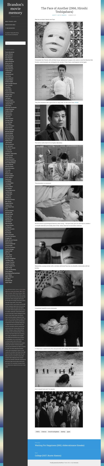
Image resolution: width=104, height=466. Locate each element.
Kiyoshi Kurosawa (9, 168)
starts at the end (16, 341)
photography (19, 317)
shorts (12, 291)
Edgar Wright (8, 282)
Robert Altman (9, 54)
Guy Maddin (8, 181)
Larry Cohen (8, 89)
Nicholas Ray (8, 216)
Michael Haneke (9, 131)
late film (19, 343)
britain (10, 296)
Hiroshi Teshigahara (10, 258)
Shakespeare (9, 339)
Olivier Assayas (9, 59)
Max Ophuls (8, 201)
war (6, 313)
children (11, 304)
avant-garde (16, 298)
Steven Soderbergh (10, 243)
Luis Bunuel (8, 72)
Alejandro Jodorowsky (11, 153)
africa (9, 298)
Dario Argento (8, 57)
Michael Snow (8, 242)
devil (8, 326)
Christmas (16, 328)
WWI (9, 337)
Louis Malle (8, 184)
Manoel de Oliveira (10, 199)
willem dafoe (7, 335)
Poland (19, 352)
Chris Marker (8, 188)
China (17, 302)
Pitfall (76, 102)
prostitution (14, 346)
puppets (23, 343)
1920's (12, 298)
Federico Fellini (9, 111)
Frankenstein (17, 359)
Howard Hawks (9, 133)
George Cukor (8, 94)
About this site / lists (10, 21)
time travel (9, 313)
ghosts (6, 298)
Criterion (20, 293)
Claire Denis (8, 105)
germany (7, 300)
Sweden (19, 331)
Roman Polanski (9, 210)
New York (11, 300)
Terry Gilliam (8, 124)
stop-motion (7, 302)
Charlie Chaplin (9, 81)
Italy (24, 296)
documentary (16, 291)
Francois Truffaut (9, 264)
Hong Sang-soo (23, 359)
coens (23, 361)
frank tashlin (7, 363)
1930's (20, 295)
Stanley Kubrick (9, 164)
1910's (23, 331)
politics (24, 300)
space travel (18, 307)
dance (17, 306)
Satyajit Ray (8, 218)
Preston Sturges (9, 249)
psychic (11, 341)
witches (13, 315)
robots (12, 311)
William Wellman (9, 277)
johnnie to (7, 333)
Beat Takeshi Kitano (10, 162)
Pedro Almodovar (9, 52)
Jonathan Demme (10, 102)
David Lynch (8, 179)
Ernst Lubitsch (9, 177)
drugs (11, 302)
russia (14, 304)
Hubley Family (8, 140)
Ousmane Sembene (10, 236)
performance (7, 361)
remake (6, 306)
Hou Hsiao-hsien (9, 138)
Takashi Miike (8, 194)
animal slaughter (20, 335)
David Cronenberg (9, 92)
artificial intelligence (9, 330)
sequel (14, 295)
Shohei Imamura (9, 144)
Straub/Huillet (8, 245)
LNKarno (12, 309)
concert (6, 337)
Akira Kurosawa (9, 166)
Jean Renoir (8, 221)
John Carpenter (9, 78)
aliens (21, 300)
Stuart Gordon (9, 127)
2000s (6, 291)
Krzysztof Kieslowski (10, 161)
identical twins (10, 365)
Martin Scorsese (9, 234)
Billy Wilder (8, 278)
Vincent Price (7, 359)
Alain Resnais (8, 223)
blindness (22, 337)
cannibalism (12, 326)
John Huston (8, 142)
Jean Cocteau (8, 85)
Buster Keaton (9, 157)
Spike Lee (7, 172)
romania (19, 355)
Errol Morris (8, 196)
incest (9, 350)
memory (9, 315)
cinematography (14, 335)
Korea (24, 313)
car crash (22, 350)
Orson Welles (8, 275)
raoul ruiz (7, 320)
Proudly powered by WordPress (57, 462)
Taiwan (18, 350)
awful (9, 309)
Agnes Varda (8, 267)
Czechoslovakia (14, 350)
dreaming (11, 324)
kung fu (6, 319)
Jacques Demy (9, 103)
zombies (20, 302)
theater (6, 315)
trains (20, 306)
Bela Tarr (7, 253)
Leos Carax (8, 76)
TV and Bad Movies (10, 28)
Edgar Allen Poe (19, 354)
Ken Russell (8, 232)
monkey (6, 344)
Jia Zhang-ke (8, 151)
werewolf (12, 359)
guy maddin (19, 346)
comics (8, 307)
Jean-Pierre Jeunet (10, 148)
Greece (23, 363)
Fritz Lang (7, 170)
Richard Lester (9, 173)
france (17, 293)
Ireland (20, 361)
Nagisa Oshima (9, 203)
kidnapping (11, 306)
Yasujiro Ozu (8, 205)
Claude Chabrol (9, 80)
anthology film (20, 313)
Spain (14, 311)
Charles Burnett (9, 74)
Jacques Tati (8, 256)
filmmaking (10, 295)
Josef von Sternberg (10, 269)
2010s (20, 289)
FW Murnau (8, 197)
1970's (23, 291)
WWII (24, 304)
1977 (24, 319)
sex (22, 306)
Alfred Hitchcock (9, 137)
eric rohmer (7, 348)
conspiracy (23, 346)
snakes (14, 365)
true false (14, 296)
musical (23, 295)
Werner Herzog (9, 135)
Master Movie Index (10, 24)
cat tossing (17, 344)
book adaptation (13, 317)
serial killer (11, 328)
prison (24, 309)
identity (17, 296)
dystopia (21, 322)
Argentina (22, 330)
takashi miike (21, 339)
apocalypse (7, 304)
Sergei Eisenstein (9, 109)
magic (16, 315)
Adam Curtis (8, 96)
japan (6, 295)
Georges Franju (9, 120)
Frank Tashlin (8, 254)
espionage (17, 322)
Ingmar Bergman (9, 61)
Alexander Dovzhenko (11, 107)
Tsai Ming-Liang (9, 260)
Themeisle (75, 462)
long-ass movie (18, 320)
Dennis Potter (8, 212)
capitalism (21, 344)
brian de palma (16, 361)
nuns (6, 365)
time (6, 339)
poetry (22, 319)
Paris (10, 343)
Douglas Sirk (8, 238)
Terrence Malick (9, 183)
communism (10, 355)
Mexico (22, 307)
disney (23, 317)
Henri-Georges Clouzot (11, 83)
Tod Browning (8, 70)
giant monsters (11, 344)
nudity (6, 346)
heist (6, 331)
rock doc (18, 300)
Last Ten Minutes (12, 319)
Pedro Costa (8, 91)
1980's (20, 291)
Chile (22, 352)
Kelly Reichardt (9, 219)
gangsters (16, 309)
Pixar (6, 208)
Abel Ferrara (8, 113)
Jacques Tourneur (10, 262)
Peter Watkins (8, 271)
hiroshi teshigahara (53, 431)
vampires (18, 304)
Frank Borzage (9, 65)
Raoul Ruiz (8, 231)
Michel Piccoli (15, 352)
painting (21, 304)
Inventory (7, 352)
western (14, 302)
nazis (14, 307)
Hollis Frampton (9, 118)
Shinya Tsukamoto (10, 265)
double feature (22, 311)
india (18, 324)
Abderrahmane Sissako (11, 240)
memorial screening (18, 326)
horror (9, 291)
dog (16, 324)
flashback (21, 348)
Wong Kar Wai (8, 280)
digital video (7, 317)
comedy (11, 307)
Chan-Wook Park (9, 207)
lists (22, 296)
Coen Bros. (8, 87)
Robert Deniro (13, 354)
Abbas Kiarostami (9, 159)
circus (14, 339)
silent (19, 298)
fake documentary (13, 337)
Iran (20, 319)
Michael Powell (9, 214)
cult (14, 324)
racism (6, 309)
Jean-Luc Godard (9, 126)
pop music (21, 309)
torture (18, 337)
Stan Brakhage (9, 67)
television (7, 296)
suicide (22, 298)
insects (6, 350)
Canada (17, 311)
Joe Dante (8, 98)
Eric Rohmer (8, 227)
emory (18, 315)
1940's (17, 295)
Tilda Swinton (15, 331)
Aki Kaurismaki (9, 155)
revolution (7, 322)
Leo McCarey (8, 192)
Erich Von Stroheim (10, 247)
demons (21, 315)
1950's (23, 293)
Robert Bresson (9, 68)
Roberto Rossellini (9, 229)
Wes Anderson (9, 56)
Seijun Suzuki (8, 251)
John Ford (7, 116)
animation (10, 293)
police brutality (14, 313)
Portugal (17, 319)
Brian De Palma (9, 100)
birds (21, 296)
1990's (6, 293)
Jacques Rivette (9, 225)
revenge (14, 300)
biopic (11, 361)
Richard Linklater (9, 175)
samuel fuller (12, 320)
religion (14, 306)
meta (6, 326)
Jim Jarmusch (9, 146)
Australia (22, 320)
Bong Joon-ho (9, 63)
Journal (16, 339)
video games (16, 348)
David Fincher (8, 115)
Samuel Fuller (8, 122)
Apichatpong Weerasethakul (12, 273)
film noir (10, 352)
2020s (23, 289)
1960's (14, 293)
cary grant (10, 346)
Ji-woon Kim (8, 149)
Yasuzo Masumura (10, 190)
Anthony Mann (9, 186)
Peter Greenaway (9, 129)
